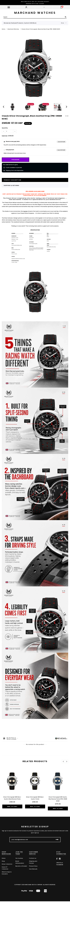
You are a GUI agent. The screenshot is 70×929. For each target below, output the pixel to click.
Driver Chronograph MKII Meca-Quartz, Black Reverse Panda (12, 798)
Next (67, 116)
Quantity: (5, 128)
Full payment (10, 149)
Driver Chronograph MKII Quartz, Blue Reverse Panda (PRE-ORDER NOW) (58, 799)
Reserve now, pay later (13, 141)
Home (3, 29)
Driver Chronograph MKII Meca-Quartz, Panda (35, 798)
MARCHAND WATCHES (35, 12)
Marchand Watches (13, 29)
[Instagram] (60, 859)
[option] (35, 68)
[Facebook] (57, 859)
